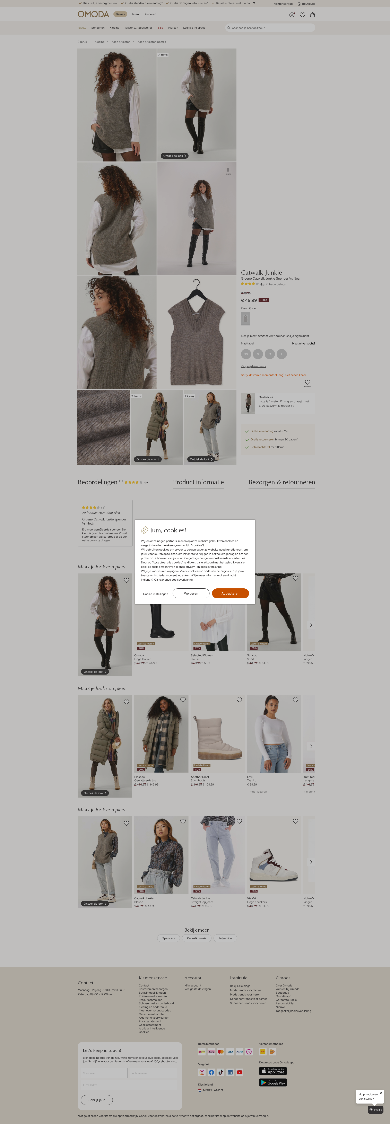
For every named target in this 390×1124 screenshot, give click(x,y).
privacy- (190, 566)
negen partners (167, 541)
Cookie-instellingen (155, 594)
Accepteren (230, 593)
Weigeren (191, 593)
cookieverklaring (211, 566)
